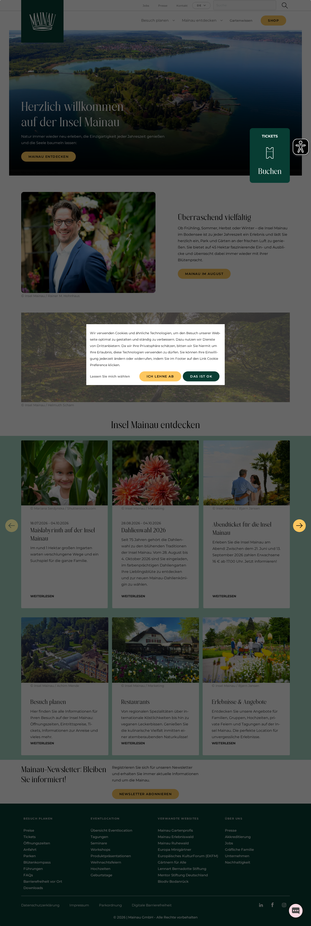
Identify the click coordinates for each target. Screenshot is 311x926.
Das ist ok (201, 376)
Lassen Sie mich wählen (110, 376)
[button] (11, 525)
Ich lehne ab (160, 376)
